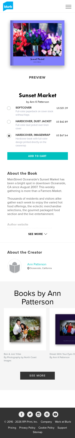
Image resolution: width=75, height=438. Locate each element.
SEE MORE (37, 375)
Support (62, 427)
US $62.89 (62, 121)
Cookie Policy (46, 427)
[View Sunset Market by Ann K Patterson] (37, 43)
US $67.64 (62, 135)
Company (46, 421)
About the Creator (24, 252)
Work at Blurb (63, 421)
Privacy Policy (27, 427)
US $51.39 (62, 108)
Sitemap (37, 432)
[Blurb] (7, 8)
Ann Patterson (36, 264)
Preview (37, 77)
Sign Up (53, 6)
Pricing (12, 427)
